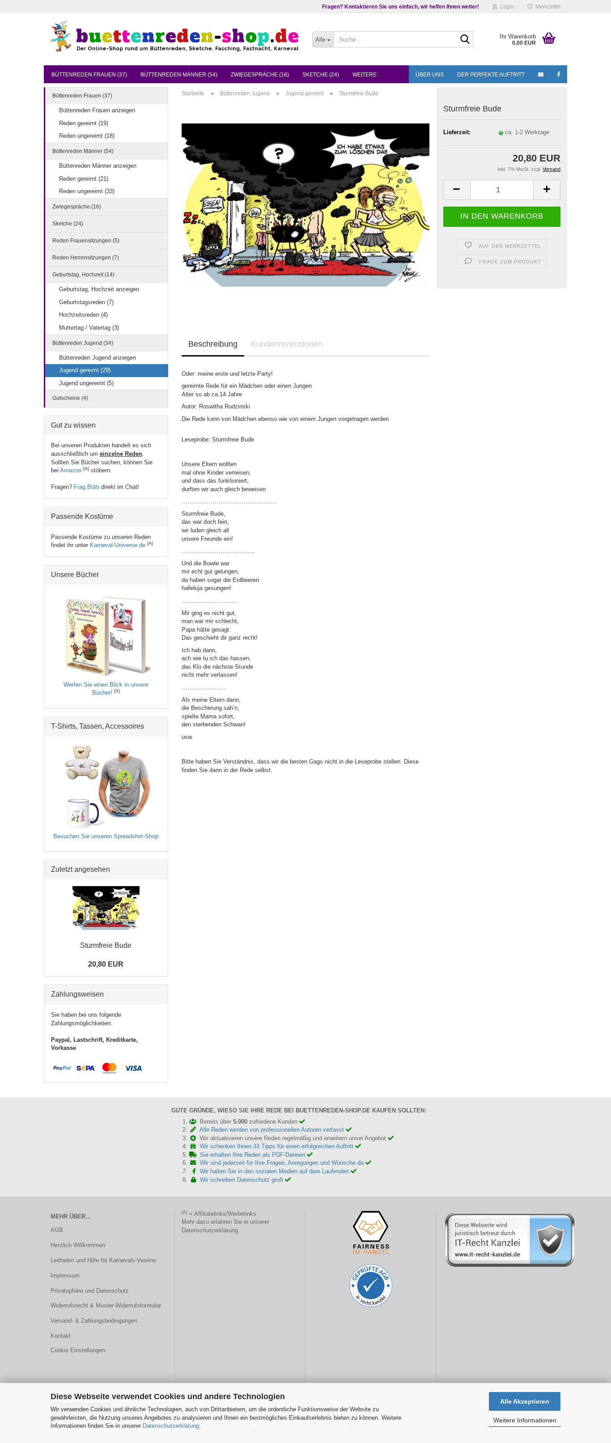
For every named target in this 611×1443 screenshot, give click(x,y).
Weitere (364, 75)
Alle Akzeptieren (524, 1401)
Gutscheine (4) (70, 398)
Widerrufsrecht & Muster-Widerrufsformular (106, 1305)
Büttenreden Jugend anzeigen (97, 357)
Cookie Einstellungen (78, 1350)
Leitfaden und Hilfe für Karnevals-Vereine (103, 1260)
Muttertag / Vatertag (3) (89, 327)
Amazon (70, 470)
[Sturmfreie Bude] (306, 204)
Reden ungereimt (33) (87, 191)
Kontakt (61, 1336)
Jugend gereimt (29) (84, 370)
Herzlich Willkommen (78, 1245)
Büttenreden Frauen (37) (89, 75)
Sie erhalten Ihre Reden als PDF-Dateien (253, 1154)
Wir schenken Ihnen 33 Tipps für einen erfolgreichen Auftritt (277, 1146)
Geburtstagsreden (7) (86, 302)
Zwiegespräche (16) (260, 75)
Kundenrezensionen (286, 344)
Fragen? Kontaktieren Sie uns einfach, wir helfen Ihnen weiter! (400, 7)
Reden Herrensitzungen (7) (85, 258)
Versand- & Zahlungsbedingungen (94, 1320)
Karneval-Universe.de (117, 545)
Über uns (430, 75)
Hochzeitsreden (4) (83, 314)
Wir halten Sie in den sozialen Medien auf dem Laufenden (275, 1171)
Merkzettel (546, 7)
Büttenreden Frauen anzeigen (97, 110)
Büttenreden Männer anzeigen (97, 165)
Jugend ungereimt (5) (86, 383)
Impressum (65, 1275)
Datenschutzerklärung (171, 1425)
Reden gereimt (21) (83, 178)
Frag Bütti (86, 487)
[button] (456, 190)
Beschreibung (213, 344)
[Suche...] (464, 40)
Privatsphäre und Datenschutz (90, 1290)
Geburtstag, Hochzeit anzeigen (99, 289)
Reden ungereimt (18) (87, 135)
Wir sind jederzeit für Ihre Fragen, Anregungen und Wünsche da (282, 1162)
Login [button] (505, 7)
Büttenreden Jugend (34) (82, 343)
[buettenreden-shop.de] (175, 35)
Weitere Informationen (524, 1420)
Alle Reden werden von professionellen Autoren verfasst (272, 1129)
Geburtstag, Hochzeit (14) (83, 275)
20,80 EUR (105, 964)
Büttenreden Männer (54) (178, 75)
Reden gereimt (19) (83, 123)
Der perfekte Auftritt (491, 75)
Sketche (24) (320, 75)
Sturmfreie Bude (106, 945)
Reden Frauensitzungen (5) (85, 241)
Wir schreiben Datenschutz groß (242, 1179)
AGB (57, 1230)
